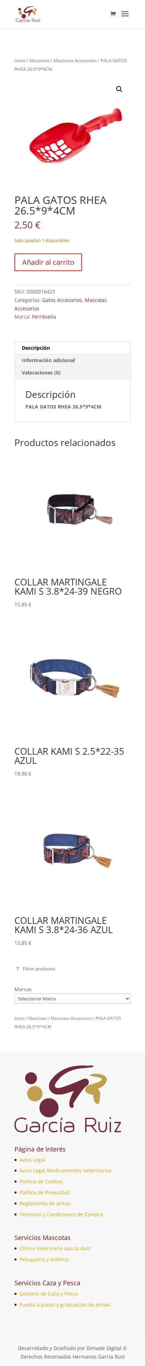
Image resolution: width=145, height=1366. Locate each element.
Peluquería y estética (44, 1259)
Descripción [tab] (36, 347)
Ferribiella (44, 316)
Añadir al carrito (48, 262)
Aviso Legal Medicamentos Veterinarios (65, 1170)
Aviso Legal (32, 1159)
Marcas (23, 989)
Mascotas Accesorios (75, 60)
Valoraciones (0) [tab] (41, 372)
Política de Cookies (41, 1181)
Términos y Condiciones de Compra (61, 1214)
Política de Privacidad (44, 1192)
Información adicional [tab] (48, 360)
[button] (119, 89)
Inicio (20, 60)
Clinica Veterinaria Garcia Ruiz (55, 1248)
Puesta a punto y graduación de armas (65, 1304)
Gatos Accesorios (62, 300)
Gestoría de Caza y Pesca (48, 1293)
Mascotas (40, 60)
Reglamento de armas (45, 1203)
